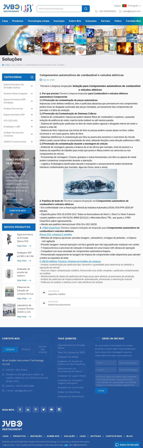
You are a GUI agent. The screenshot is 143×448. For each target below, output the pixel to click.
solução (69, 436)
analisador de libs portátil (70, 387)
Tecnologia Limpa (38, 21)
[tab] (10, 349)
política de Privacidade (32, 445)
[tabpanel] (26, 376)
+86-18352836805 (107, 11)
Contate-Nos (133, 21)
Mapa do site (8, 445)
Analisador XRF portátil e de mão (25, 254)
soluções (90, 21)
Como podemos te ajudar (17, 161)
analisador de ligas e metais (72, 376)
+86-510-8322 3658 (25, 386)
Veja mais (22, 246)
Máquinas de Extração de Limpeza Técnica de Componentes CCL (25, 291)
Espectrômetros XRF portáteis (15, 101)
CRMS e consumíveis (15, 141)
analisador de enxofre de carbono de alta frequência (71, 362)
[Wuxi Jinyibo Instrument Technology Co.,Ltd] (18, 8)
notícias (95, 436)
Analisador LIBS (12, 126)
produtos (17, 21)
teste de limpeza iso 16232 (71, 352)
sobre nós (75, 21)
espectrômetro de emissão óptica (14, 86)
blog (130, 436)
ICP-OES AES (10, 120)
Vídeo (117, 21)
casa (5, 21)
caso (83, 436)
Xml (18, 445)
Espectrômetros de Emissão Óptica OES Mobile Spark (25, 238)
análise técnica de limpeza (14, 134)
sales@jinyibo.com (132, 11)
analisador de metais (68, 357)
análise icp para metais (69, 392)
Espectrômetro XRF (14, 114)
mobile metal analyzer (16, 93)
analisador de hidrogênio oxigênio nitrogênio (70, 381)
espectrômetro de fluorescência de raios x (70, 370)
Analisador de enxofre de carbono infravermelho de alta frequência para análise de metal (25, 272)
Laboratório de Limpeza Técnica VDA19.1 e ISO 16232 (25, 309)
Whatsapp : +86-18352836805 (15, 201)
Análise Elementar (13, 108)
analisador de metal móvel (71, 396)
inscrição (59, 21)
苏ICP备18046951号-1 (78, 445)
